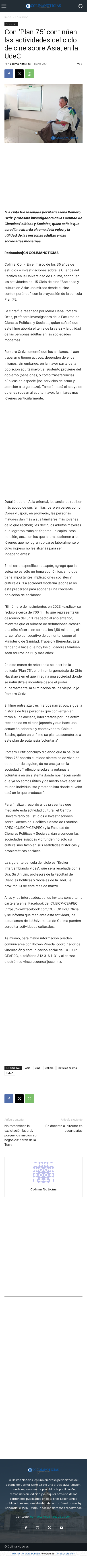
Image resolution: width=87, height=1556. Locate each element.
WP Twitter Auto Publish (26, 1553)
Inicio (7, 17)
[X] (19, 73)
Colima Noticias (20, 63)
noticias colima (67, 1067)
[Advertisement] (43, 177)
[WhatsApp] (29, 73)
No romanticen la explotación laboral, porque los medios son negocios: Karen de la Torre (21, 1135)
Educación (21, 17)
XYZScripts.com (65, 1553)
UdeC (9, 1073)
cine (37, 1067)
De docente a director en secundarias (64, 1128)
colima (49, 1067)
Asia (27, 1067)
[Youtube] (61, 1527)
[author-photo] (43, 1183)
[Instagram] (37, 1527)
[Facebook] (8, 73)
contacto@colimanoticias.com (50, 1516)
